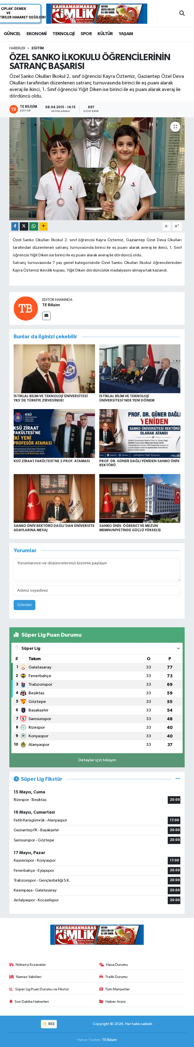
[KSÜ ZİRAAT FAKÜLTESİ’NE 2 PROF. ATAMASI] (54, 433)
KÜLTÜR (105, 34)
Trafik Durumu (116, 977)
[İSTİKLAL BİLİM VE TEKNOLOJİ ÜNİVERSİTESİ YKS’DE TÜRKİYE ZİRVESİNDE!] (54, 369)
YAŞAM (126, 34)
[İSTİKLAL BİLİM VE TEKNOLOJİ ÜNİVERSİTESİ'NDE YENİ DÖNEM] (140, 369)
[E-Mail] (46, 316)
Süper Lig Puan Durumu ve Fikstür (42, 989)
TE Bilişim (51, 305)
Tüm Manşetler (117, 989)
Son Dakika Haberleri (32, 1002)
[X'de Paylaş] (24, 226)
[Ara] (182, 13)
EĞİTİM (38, 48)
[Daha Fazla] (43, 226)
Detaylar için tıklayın (97, 760)
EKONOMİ (37, 34)
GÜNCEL (12, 34)
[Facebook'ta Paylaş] (14, 226)
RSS (51, 1024)
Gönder (24, 605)
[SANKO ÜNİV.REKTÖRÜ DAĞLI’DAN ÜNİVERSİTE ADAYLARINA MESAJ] (54, 498)
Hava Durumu (117, 965)
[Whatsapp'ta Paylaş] (33, 226)
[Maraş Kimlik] (96, 13)
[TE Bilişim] (26, 308)
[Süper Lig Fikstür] (178, 779)
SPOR (86, 34)
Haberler (17, 48)
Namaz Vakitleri (28, 977)
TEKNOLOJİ (64, 34)
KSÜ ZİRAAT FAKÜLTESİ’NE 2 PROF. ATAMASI (52, 461)
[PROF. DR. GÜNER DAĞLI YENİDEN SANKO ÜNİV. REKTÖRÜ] (140, 433)
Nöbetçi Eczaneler (31, 965)
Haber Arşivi (116, 1002)
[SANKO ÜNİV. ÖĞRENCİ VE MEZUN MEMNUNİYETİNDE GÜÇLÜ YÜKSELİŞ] (140, 498)
